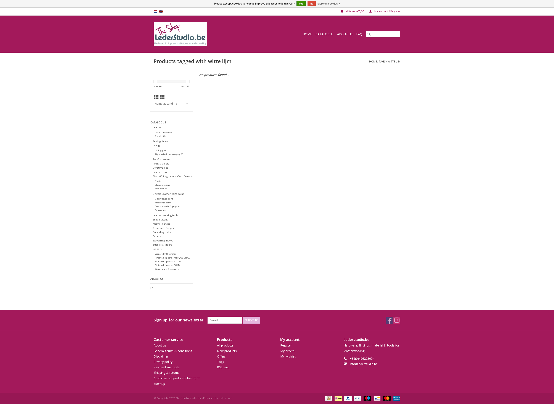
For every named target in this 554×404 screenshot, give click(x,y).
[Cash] (328, 398)
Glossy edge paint (164, 198)
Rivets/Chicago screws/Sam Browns (172, 176)
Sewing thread (161, 141)
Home (307, 34)
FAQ (359, 34)
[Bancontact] (377, 398)
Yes (301, 3)
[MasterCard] (386, 398)
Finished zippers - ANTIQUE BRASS (172, 257)
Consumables (160, 167)
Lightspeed (225, 398)
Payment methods (167, 367)
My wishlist (288, 356)
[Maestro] (367, 398)
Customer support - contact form (177, 378)
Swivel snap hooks (163, 240)
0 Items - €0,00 (355, 11)
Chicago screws (162, 185)
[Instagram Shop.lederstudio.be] (396, 320)
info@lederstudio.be (364, 364)
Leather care (160, 172)
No (311, 3)
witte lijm (394, 61)
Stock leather (161, 136)
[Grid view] (156, 97)
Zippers (157, 249)
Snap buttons (160, 219)
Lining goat (161, 150)
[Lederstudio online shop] (197, 34)
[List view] (162, 97)
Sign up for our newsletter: (179, 320)
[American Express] (395, 398)
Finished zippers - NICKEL (168, 261)
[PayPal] (347, 398)
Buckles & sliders (162, 244)
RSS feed (223, 367)
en (161, 11)
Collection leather (163, 132)
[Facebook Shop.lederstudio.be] (389, 320)
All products (225, 345)
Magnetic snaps (161, 223)
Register (286, 345)
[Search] (369, 34)
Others (157, 236)
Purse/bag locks (162, 232)
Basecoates (160, 210)
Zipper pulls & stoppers (167, 269)
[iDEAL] (338, 398)
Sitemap (159, 384)
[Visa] (357, 398)
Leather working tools (165, 215)
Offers (221, 356)
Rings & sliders (161, 163)
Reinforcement (162, 159)
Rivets (158, 181)
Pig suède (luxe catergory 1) (169, 154)
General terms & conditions (173, 351)
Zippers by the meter (165, 253)
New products (227, 351)
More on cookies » (328, 3)
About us (345, 34)
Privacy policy (163, 362)
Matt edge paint (163, 202)
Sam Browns (161, 188)
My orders (287, 351)
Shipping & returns (166, 372)
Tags (382, 61)
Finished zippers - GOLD (167, 265)
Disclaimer (161, 356)
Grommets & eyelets (164, 228)
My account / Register (387, 11)
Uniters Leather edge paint (168, 193)
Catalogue (324, 34)
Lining (156, 145)
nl (155, 11)
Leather (157, 127)
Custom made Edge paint (167, 206)
